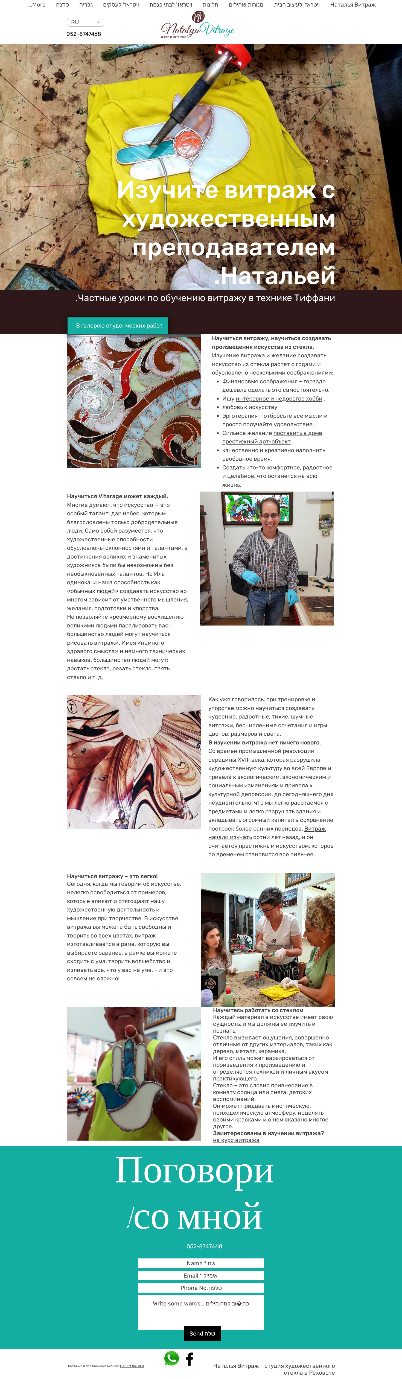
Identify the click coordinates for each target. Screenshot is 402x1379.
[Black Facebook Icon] (189, 1359)
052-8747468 (83, 34)
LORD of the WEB (132, 1366)
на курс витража (236, 1139)
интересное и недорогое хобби (279, 398)
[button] (295, 4)
